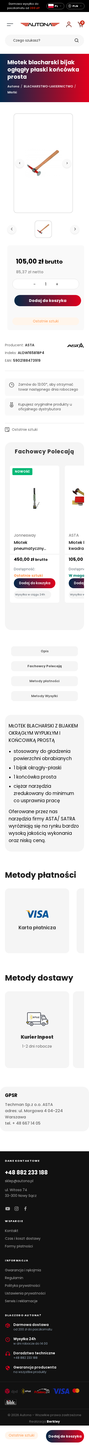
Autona (13, 86)
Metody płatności (44, 681)
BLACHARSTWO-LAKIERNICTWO (48, 86)
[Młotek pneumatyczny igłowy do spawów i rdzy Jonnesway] (34, 500)
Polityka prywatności (22, 1285)
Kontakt (11, 1230)
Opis (44, 651)
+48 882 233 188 (26, 1172)
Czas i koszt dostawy (23, 1238)
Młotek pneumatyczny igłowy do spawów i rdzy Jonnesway (33, 551)
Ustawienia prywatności (25, 1293)
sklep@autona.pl (19, 1180)
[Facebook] (25, 1209)
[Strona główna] (40, 25)
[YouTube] (7, 1209)
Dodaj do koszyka (48, 300)
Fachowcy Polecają (44, 666)
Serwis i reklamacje (21, 1301)
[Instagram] (16, 1209)
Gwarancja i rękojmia (23, 1270)
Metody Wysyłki (44, 696)
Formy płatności (19, 1246)
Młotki (12, 92)
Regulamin (14, 1277)
